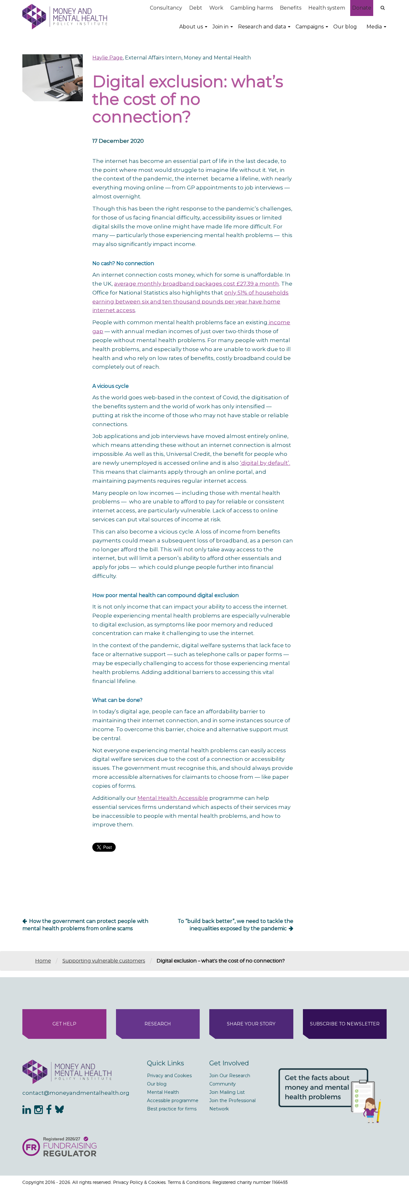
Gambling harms (251, 8)
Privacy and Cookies (169, 1075)
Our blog (345, 27)
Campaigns (310, 27)
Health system (326, 8)
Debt (195, 8)
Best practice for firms (172, 1109)
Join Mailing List (227, 1092)
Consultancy (166, 8)
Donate (361, 8)
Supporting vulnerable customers (103, 961)
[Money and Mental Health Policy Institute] (64, 16)
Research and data (262, 27)
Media (374, 27)
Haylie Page (107, 58)
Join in (220, 27)
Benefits (290, 8)
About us (191, 27)
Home (43, 961)
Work (216, 8)
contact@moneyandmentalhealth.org (75, 1093)
